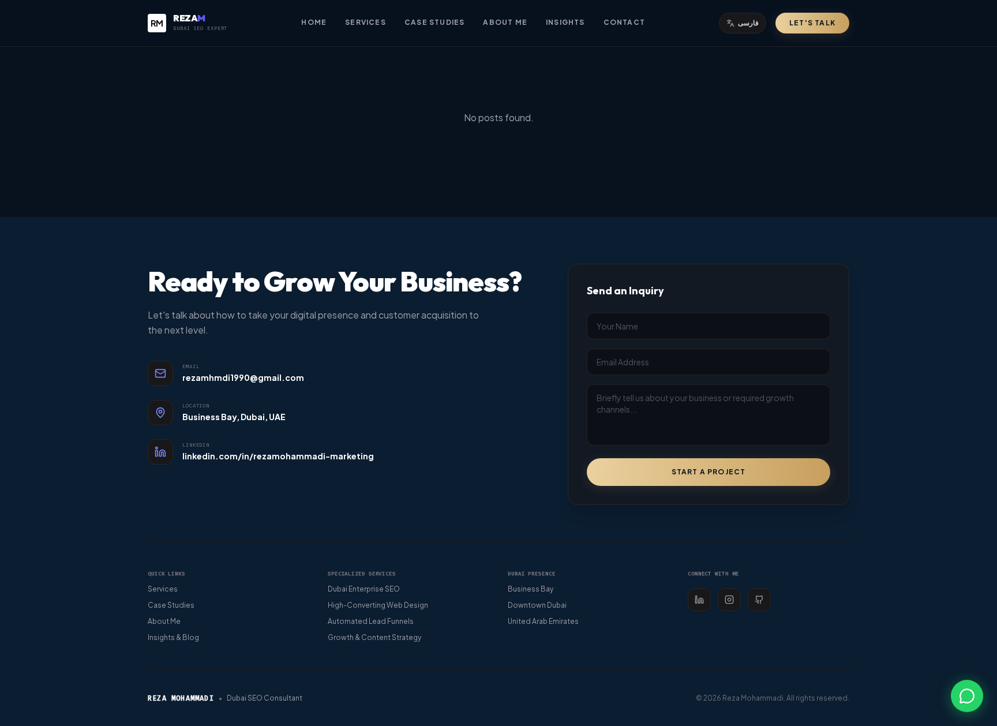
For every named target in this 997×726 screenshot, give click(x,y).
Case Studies (434, 22)
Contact (624, 22)
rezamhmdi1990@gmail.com (243, 377)
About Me (505, 22)
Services (365, 22)
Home (314, 22)
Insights (565, 22)
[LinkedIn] (699, 599)
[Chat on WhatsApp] (967, 696)
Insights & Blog (173, 637)
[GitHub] (759, 599)
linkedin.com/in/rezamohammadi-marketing (278, 456)
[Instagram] (729, 599)
